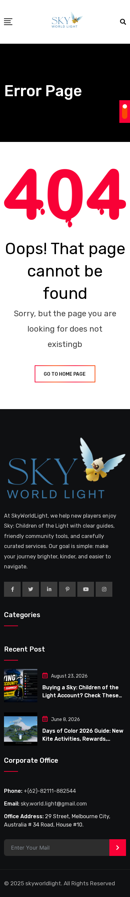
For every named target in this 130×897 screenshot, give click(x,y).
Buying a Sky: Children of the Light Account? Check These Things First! (80, 695)
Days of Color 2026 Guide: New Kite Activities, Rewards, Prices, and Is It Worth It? (82, 739)
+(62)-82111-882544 (50, 791)
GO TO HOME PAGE (65, 374)
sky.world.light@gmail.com (54, 803)
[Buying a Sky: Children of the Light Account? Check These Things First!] (20, 685)
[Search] (123, 22)
